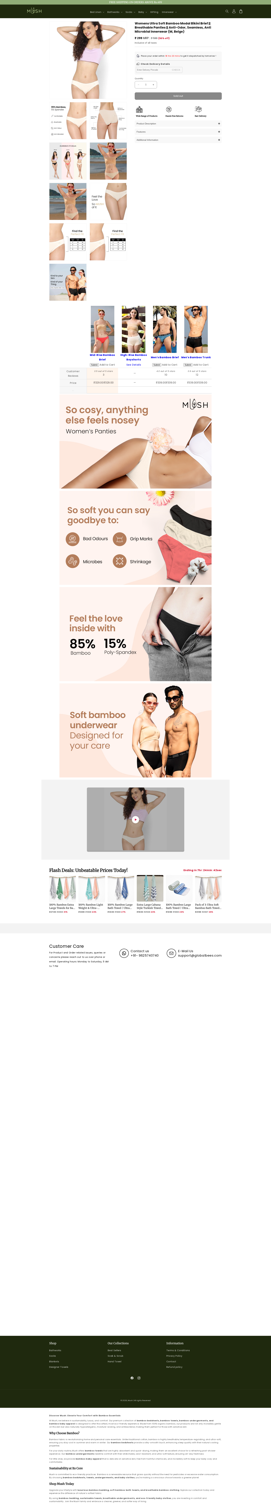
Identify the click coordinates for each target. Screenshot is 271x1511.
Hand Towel (114, 1361)
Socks (52, 1356)
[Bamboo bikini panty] (102, 308)
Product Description (146, 123)
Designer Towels (58, 1367)
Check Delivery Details (155, 64)
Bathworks (55, 1350)
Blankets (54, 1361)
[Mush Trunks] (196, 308)
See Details (133, 365)
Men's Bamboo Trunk (196, 357)
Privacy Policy (174, 1356)
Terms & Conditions (178, 1350)
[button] (97, 12)
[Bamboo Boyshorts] (133, 308)
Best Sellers (114, 1350)
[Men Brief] (165, 308)
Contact (171, 1361)
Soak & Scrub (115, 1356)
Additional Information (147, 140)
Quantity (139, 78)
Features (141, 131)
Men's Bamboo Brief (165, 357)
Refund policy (174, 1367)
